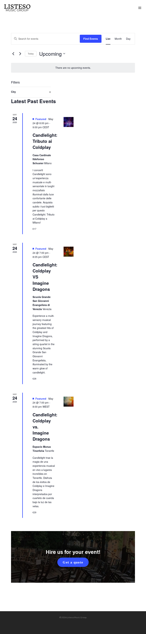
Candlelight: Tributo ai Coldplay (45, 141)
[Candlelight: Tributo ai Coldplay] (69, 122)
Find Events (90, 38)
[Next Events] (20, 53)
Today (31, 53)
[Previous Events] (13, 53)
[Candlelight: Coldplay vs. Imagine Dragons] (69, 402)
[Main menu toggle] (140, 8)
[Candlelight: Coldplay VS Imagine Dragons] (69, 252)
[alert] (73, 68)
